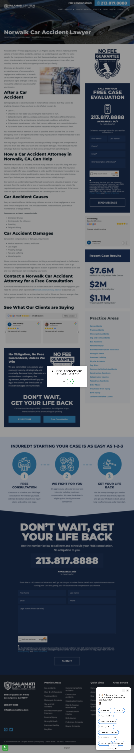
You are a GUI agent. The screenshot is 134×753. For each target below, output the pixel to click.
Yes (70, 381)
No (63, 381)
